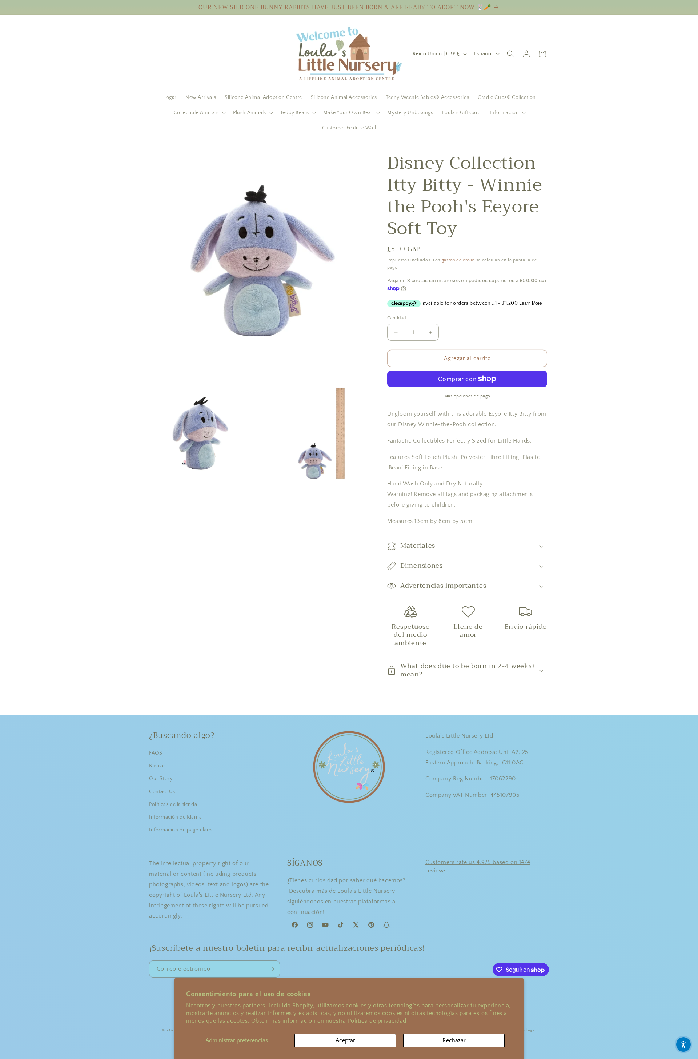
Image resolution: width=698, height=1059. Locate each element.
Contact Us (162, 792)
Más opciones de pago (467, 396)
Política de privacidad (377, 1021)
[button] (199, 112)
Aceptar (345, 1040)
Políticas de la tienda (173, 804)
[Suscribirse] (272, 969)
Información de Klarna (175, 817)
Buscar (157, 766)
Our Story (160, 779)
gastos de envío (458, 260)
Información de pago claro (180, 830)
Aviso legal (525, 1030)
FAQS (155, 753)
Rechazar (454, 1040)
